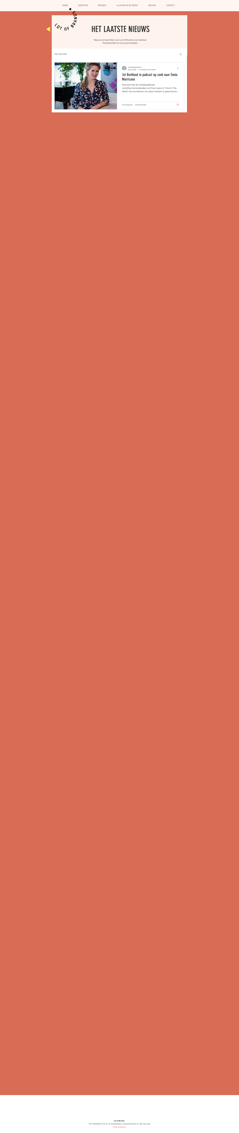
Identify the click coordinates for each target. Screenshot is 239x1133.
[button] (180, 54)
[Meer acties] (178, 68)
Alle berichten (60, 54)
